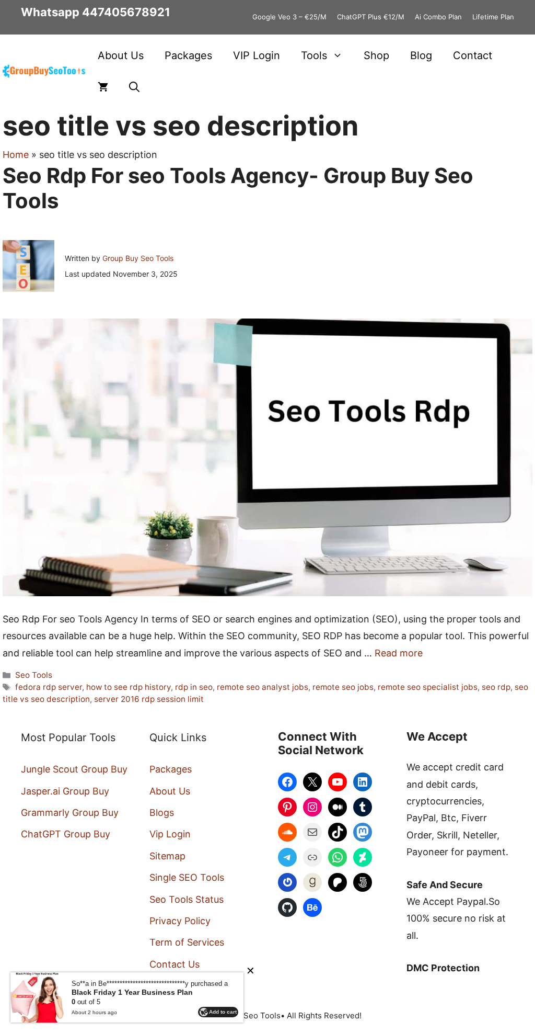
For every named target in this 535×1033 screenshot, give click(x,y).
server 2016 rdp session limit (149, 699)
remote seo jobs (343, 687)
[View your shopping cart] (103, 87)
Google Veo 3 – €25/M (289, 17)
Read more (399, 653)
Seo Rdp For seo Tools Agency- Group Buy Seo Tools (238, 188)
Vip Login (170, 833)
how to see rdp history (128, 687)
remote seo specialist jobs (428, 687)
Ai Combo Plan (438, 17)
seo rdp (496, 687)
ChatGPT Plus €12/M (370, 17)
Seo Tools (33, 675)
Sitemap (167, 855)
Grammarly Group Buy (70, 812)
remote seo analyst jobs (262, 687)
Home (16, 154)
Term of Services (186, 942)
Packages (188, 55)
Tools (314, 55)
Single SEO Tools (186, 877)
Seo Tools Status (186, 899)
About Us (121, 55)
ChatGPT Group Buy (65, 833)
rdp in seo (194, 687)
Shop (376, 55)
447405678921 (126, 12)
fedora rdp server (48, 687)
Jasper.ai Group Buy (65, 791)
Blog (421, 55)
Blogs (161, 812)
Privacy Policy (180, 920)
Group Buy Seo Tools (137, 258)
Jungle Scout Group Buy (74, 769)
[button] (134, 87)
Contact (472, 55)
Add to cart (223, 1012)
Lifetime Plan (493, 17)
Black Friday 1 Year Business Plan (132, 992)
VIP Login (256, 55)
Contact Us (174, 964)
